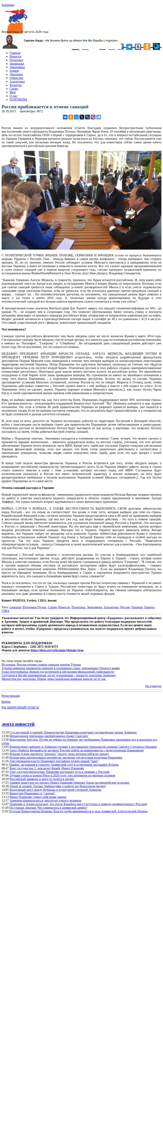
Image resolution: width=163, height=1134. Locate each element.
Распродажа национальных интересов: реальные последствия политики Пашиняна (65, 757)
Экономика (17, 67)
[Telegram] (98, 117)
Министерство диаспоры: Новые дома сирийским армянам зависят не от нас (54, 679)
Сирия (52, 607)
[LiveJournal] (87, 117)
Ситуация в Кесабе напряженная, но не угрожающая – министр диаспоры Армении (58, 675)
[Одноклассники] (70, 117)
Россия (125, 607)
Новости (15, 56)
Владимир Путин (34, 607)
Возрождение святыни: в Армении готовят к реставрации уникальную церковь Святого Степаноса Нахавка (83, 746)
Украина (137, 607)
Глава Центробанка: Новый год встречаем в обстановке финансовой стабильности (58, 671)
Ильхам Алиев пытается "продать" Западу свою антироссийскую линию (59, 754)
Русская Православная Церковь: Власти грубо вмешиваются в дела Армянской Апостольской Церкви (78, 811)
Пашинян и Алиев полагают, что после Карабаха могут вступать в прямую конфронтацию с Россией (78, 804)
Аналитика (17, 81)
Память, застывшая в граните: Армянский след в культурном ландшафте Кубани (64, 764)
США (5, 610)
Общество (16, 78)
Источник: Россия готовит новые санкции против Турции (41, 664)
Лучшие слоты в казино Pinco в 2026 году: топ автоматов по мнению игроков (62, 775)
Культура (16, 85)
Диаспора (16, 74)
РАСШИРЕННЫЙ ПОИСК (20, 707)
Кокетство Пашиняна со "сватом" (32, 793)
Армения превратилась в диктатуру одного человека (45, 800)
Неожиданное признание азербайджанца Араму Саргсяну (49, 736)
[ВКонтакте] (65, 117)
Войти (6, 702)
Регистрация (11, 696)
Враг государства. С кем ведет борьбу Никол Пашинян (47, 768)
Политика (16, 60)
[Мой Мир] (76, 117)
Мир (13, 92)
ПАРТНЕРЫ (18, 99)
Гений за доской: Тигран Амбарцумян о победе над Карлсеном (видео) (58, 786)
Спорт (14, 88)
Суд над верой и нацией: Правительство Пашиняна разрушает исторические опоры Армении (73, 732)
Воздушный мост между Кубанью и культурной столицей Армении (55, 789)
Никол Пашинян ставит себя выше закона (38, 797)
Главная (15, 53)
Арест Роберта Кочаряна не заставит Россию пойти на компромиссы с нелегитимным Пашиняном (77, 750)
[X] (82, 117)
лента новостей (18, 724)
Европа (149, 607)
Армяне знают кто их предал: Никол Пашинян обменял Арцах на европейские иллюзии (69, 782)
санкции (15, 607)
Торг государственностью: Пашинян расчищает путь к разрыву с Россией (59, 772)
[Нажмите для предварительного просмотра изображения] (81, 248)
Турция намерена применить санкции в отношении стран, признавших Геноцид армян (61, 668)
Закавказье (17, 63)
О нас (13, 96)
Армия (14, 70)
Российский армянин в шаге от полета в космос (42, 779)
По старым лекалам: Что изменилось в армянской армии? (48, 807)
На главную (153, 686)
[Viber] (93, 117)
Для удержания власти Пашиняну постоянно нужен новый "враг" (54, 761)
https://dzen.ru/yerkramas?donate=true (57, 650)
